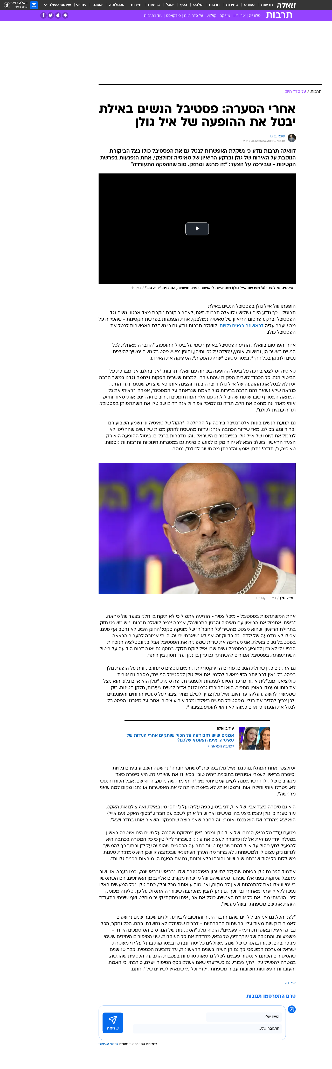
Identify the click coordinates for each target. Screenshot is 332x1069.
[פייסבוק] (43, 15)
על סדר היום (193, 16)
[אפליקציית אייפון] (58, 15)
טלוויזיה (254, 16)
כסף (183, 5)
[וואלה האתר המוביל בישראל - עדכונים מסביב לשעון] (286, 5)
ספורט (249, 5)
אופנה (98, 5)
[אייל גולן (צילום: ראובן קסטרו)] (197, 533)
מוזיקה (225, 16)
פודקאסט (173, 16)
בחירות (232, 5)
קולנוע (211, 16)
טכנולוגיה (117, 5)
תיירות (136, 5)
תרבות (214, 5)
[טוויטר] (50, 15)
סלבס (198, 5)
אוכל (170, 5)
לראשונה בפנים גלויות (241, 326)
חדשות (267, 5)
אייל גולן (289, 983)
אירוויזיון (239, 16)
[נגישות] (7, 5)
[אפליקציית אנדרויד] (65, 15)
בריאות (154, 5)
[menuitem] (264, 5)
